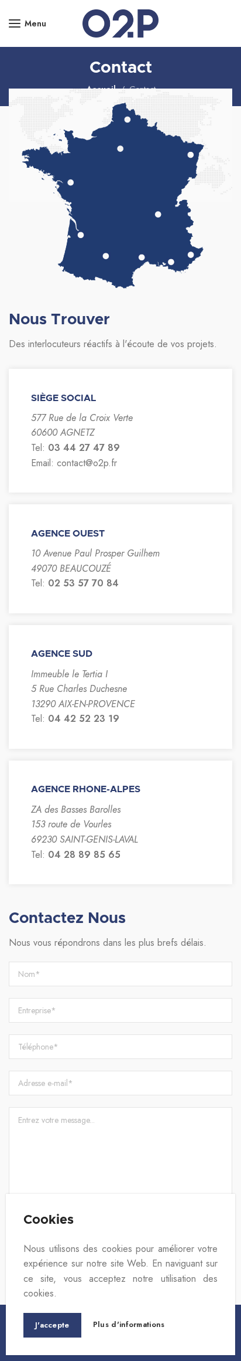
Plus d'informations (129, 1325)
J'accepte (52, 1325)
